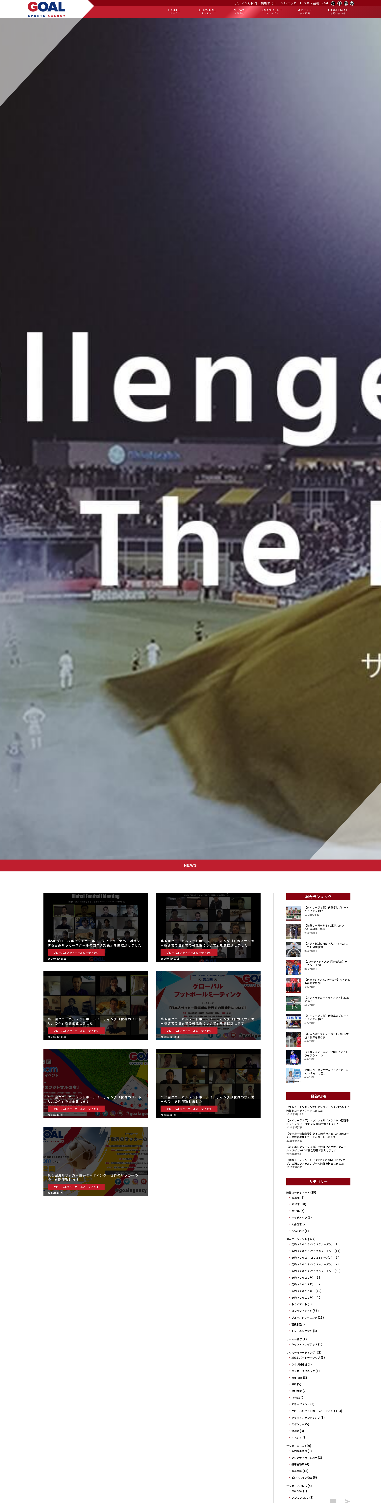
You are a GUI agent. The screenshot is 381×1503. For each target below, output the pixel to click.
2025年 (296, 1204)
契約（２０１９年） (303, 1297)
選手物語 (297, 1471)
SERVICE (207, 11)
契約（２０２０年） (303, 1291)
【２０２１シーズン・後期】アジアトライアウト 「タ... (326, 1053)
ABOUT (305, 11)
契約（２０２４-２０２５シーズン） (313, 1257)
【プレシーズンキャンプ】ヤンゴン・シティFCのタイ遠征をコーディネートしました (317, 1108)
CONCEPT (272, 11)
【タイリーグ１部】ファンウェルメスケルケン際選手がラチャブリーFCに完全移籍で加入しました (317, 1122)
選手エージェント (296, 1239)
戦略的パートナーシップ (306, 1357)
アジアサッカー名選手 (304, 1458)
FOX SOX (297, 1491)
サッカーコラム (295, 1446)
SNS (294, 1384)
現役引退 (297, 1324)
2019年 (296, 1211)
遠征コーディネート (298, 1192)
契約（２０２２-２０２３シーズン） (313, 1271)
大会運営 (297, 1224)
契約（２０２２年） (303, 1277)
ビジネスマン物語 (302, 1477)
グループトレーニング (304, 1317)
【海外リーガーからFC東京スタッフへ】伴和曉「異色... (325, 927)
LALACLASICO (300, 1497)
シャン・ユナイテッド (305, 1344)
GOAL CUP (298, 1231)
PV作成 (296, 1398)
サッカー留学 (294, 1339)
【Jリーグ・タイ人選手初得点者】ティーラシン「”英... (327, 963)
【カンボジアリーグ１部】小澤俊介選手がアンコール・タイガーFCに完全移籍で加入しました (316, 1148)
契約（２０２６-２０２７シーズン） (313, 1244)
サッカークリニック (303, 1371)
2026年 (296, 1198)
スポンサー (298, 1424)
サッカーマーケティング (300, 1352)
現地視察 (297, 1391)
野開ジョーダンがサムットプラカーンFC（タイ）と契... (326, 1071)
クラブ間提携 (299, 1364)
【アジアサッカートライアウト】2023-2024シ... (327, 999)
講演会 (295, 1431)
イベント (297, 1438)
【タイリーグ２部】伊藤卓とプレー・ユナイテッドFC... (326, 909)
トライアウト (299, 1304)
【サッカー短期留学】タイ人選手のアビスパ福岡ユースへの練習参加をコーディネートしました (317, 1135)
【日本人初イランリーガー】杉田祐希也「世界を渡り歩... (326, 1035)
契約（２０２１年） (303, 1284)
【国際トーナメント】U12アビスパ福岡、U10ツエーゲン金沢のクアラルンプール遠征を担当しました (317, 1161)
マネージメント (301, 1404)
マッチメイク (299, 1217)
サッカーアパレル (296, 1486)
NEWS (240, 11)
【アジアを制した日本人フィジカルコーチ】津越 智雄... (326, 945)
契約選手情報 (299, 1451)
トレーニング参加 (302, 1331)
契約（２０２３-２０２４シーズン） (313, 1264)
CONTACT (338, 11)
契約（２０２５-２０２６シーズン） (313, 1251)
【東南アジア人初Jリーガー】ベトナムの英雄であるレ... (327, 981)
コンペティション (302, 1311)
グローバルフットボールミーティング (314, 1411)
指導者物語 (298, 1464)
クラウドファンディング (306, 1418)
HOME (174, 11)
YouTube (297, 1378)
